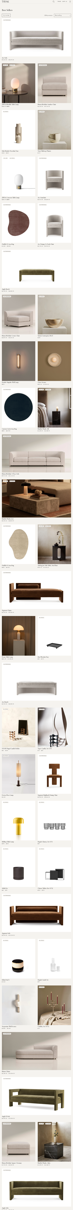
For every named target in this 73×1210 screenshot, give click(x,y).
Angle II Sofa (6, 1116)
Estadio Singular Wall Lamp (10, 382)
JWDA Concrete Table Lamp (10, 197)
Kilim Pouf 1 (6, 980)
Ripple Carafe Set (43, 980)
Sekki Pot (5, 888)
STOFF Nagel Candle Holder (11, 748)
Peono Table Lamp (7, 657)
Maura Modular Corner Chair (11, 336)
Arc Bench (5, 702)
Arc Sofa (4, 58)
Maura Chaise (6, 1071)
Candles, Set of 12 (43, 1026)
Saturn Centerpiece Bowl (45, 336)
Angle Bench (6, 289)
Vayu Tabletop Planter (44, 151)
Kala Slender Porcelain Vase (10, 151)
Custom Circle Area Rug (9, 429)
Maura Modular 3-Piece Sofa (10, 474)
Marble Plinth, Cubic (44, 1163)
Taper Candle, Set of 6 (45, 748)
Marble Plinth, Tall (43, 429)
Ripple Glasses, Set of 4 (45, 842)
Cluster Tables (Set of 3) (45, 888)
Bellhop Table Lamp (8, 842)
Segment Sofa (6, 933)
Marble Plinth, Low (8, 519)
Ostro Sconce (42, 382)
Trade (59, 1)
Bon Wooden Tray (43, 657)
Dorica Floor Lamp (7, 795)
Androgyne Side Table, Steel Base (48, 565)
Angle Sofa (5, 1208)
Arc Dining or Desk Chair (46, 244)
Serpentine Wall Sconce (9, 1026)
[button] (53, 1)
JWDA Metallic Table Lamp (10, 104)
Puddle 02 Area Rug (8, 244)
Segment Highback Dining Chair (47, 795)
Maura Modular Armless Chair (47, 104)
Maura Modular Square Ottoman (11, 1163)
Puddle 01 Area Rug (8, 565)
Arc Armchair (42, 197)
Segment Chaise (7, 610)
